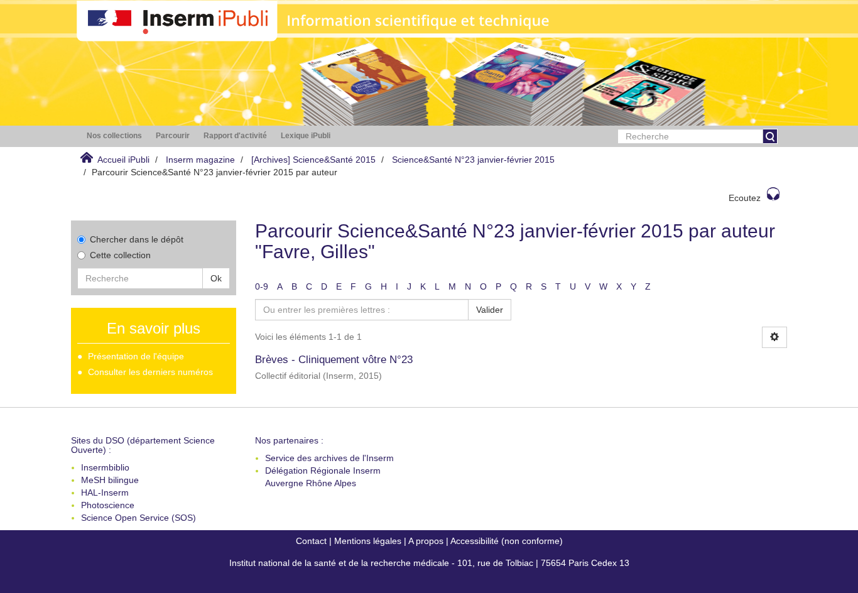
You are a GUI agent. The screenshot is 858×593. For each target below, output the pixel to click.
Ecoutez (745, 198)
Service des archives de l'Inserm (329, 458)
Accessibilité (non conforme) (506, 541)
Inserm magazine (200, 160)
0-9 (261, 286)
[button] (114, 136)
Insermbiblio (105, 467)
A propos (425, 541)
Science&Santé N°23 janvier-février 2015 (473, 160)
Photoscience (107, 505)
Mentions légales (367, 541)
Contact (311, 541)
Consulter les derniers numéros (150, 372)
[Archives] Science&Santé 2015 (313, 160)
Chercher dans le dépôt (136, 239)
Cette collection (120, 255)
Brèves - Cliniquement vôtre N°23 (334, 360)
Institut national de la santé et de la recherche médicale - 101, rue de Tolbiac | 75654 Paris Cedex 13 (429, 563)
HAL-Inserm (105, 492)
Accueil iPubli (123, 160)
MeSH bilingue (110, 480)
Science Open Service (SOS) (138, 518)
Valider (489, 310)
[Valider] (770, 136)
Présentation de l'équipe (136, 356)
